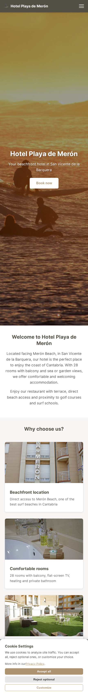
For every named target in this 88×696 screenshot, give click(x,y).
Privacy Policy (35, 663)
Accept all (44, 671)
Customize (44, 687)
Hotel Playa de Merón (29, 6)
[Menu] (81, 6)
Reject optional (44, 679)
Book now (44, 183)
